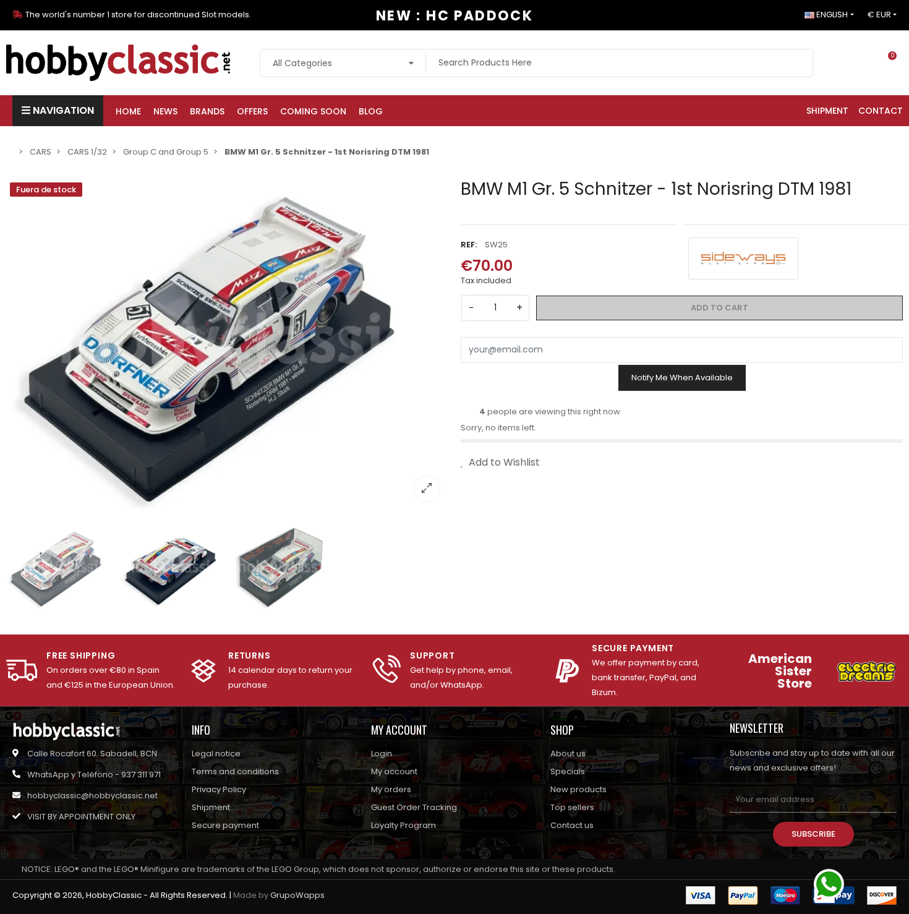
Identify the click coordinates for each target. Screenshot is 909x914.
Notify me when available (682, 377)
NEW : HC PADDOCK (454, 15)
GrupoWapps (297, 895)
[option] (227, 344)
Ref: (469, 244)
